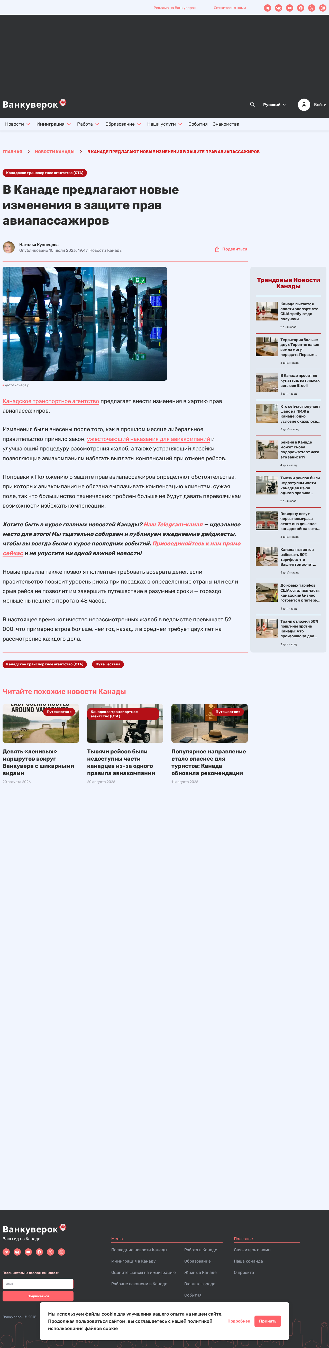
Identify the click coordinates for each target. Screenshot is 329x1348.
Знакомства (226, 124)
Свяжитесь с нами (230, 8)
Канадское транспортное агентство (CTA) (44, 173)
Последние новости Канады (139, 1249)
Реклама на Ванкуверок (175, 8)
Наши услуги (161, 124)
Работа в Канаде (200, 1249)
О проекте (244, 1272)
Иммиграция (50, 124)
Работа (85, 124)
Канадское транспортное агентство (51, 401)
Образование (120, 124)
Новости (14, 124)
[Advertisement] (164, 59)
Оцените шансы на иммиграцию (143, 1272)
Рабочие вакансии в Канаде (139, 1283)
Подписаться (38, 1296)
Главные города (199, 1283)
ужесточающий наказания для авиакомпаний (148, 439)
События (198, 124)
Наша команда (248, 1261)
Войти (320, 104)
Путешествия (108, 664)
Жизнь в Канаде (200, 1272)
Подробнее (238, 1321)
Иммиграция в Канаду (133, 1261)
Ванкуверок (13, 1317)
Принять (267, 1321)
